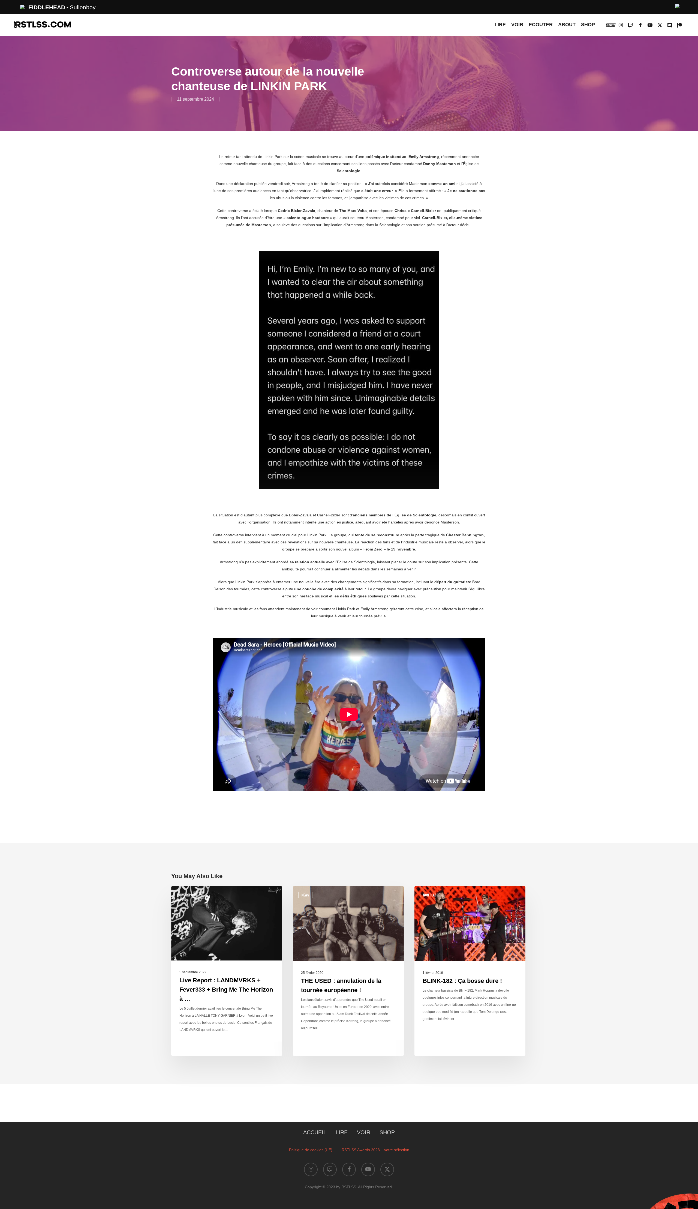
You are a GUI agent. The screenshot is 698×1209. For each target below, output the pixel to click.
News (305, 895)
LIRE (342, 1132)
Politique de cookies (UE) (310, 1150)
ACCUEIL (314, 1132)
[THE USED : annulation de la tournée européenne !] (348, 970)
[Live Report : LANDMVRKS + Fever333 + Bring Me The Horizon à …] (226, 970)
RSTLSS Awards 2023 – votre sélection (375, 1150)
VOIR (363, 1132)
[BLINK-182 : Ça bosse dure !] (469, 970)
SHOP (387, 1132)
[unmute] (677, 5)
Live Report (188, 895)
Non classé (431, 895)
